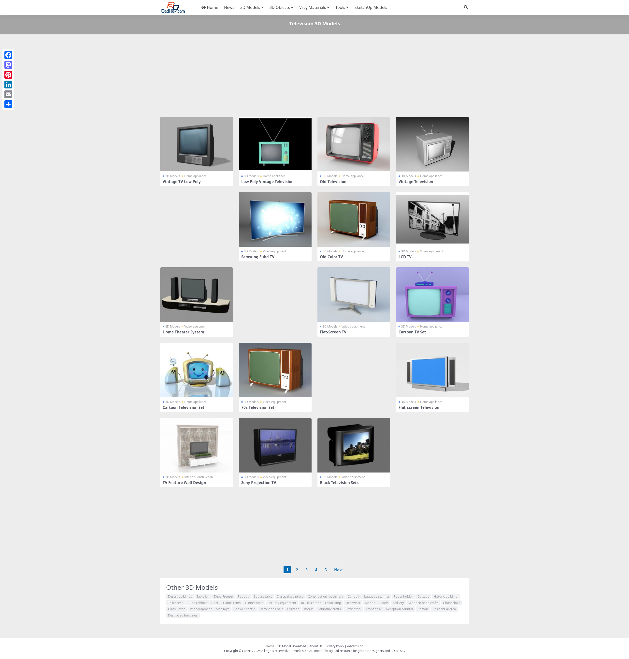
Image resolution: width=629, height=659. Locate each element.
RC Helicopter (311, 603)
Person (423, 609)
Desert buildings (180, 596)
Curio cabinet (197, 603)
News (229, 7)
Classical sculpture (290, 596)
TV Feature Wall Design (184, 482)
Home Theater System (183, 332)
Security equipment (282, 603)
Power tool (353, 609)
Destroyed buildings (183, 615)
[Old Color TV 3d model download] (353, 219)
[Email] (8, 94)
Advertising (355, 646)
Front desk (374, 609)
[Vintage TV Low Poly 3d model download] (196, 144)
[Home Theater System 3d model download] (196, 294)
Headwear (353, 603)
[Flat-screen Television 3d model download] (432, 370)
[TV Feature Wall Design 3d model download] (196, 445)
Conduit (353, 596)
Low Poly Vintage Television (267, 181)
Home (212, 7)
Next (338, 570)
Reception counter (399, 609)
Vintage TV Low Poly (182, 181)
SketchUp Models (371, 7)
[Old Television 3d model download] (353, 144)
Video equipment (274, 251)
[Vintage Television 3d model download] (432, 144)
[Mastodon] (8, 65)
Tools (340, 7)
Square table (263, 596)
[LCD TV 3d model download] (432, 219)
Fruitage (293, 609)
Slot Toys (222, 609)
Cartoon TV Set (412, 332)
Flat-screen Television (419, 407)
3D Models (250, 7)
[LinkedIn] (8, 84)
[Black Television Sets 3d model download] (353, 445)
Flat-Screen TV (333, 332)
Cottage (423, 596)
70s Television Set (257, 407)
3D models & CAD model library (311, 651)
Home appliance (195, 176)
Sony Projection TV (258, 482)
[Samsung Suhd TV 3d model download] (275, 219)
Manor (370, 603)
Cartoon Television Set (183, 407)
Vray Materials (312, 7)
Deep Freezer (223, 596)
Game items (232, 603)
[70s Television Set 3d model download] (275, 370)
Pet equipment (201, 609)
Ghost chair (451, 603)
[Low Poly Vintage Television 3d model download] (275, 144)
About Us (315, 646)
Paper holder (403, 596)
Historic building (445, 596)
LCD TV (405, 256)
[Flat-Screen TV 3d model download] (353, 294)
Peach (383, 603)
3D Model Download (291, 646)
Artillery (398, 603)
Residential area (444, 609)
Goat (214, 603)
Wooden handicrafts (423, 603)
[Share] (8, 104)
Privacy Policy (335, 646)
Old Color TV (331, 256)
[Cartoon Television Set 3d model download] (196, 370)
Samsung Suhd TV (257, 256)
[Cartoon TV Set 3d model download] (432, 294)
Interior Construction (198, 477)
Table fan (203, 596)
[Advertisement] (307, 76)
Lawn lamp (333, 603)
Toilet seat (175, 603)
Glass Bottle (176, 609)
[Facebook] (8, 55)
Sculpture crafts (329, 609)
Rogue (309, 609)
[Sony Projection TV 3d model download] (275, 445)
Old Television (333, 181)
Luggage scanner (376, 596)
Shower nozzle (244, 609)
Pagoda (243, 596)
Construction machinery (325, 596)
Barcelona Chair (271, 609)
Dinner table (254, 603)
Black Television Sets (339, 482)
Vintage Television (416, 181)
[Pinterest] (8, 75)
